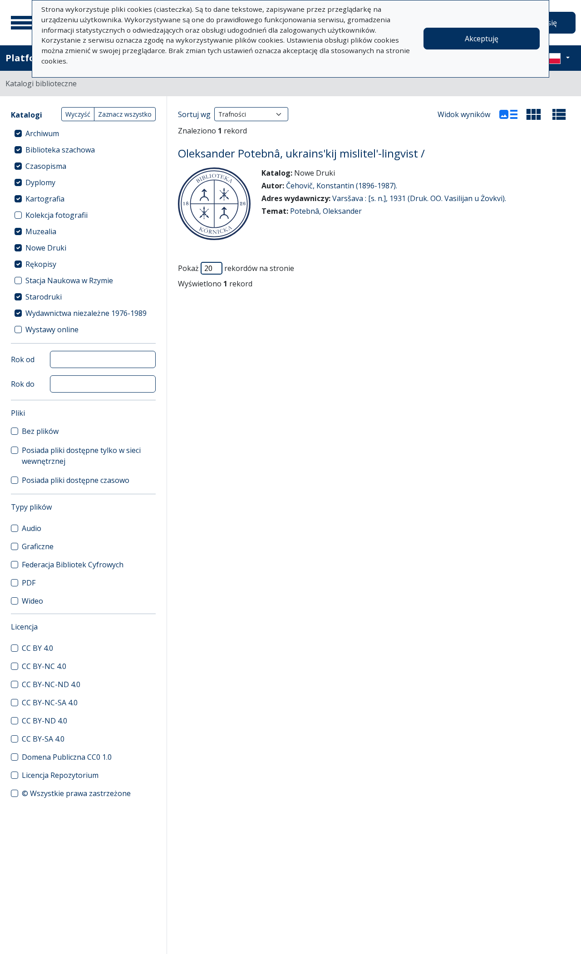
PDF (28, 583)
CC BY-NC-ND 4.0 (51, 684)
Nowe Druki (45, 248)
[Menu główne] (22, 23)
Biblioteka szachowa (60, 150)
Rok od (22, 359)
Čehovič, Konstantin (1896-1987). (341, 186)
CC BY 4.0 (37, 648)
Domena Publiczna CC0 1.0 (67, 757)
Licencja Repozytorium (60, 775)
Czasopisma (45, 166)
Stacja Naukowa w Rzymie (69, 280)
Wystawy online (52, 329)
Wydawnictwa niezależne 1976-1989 (86, 313)
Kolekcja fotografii (56, 215)
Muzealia (40, 231)
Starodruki (43, 297)
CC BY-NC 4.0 (44, 666)
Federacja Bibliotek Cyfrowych (72, 565)
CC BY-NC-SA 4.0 (50, 703)
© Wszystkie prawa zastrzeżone (76, 793)
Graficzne (38, 546)
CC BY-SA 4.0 (43, 739)
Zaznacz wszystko (125, 114)
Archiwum (42, 133)
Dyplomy (40, 182)
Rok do (22, 384)
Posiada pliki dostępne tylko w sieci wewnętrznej (81, 455)
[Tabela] (559, 114)
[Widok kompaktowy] (534, 114)
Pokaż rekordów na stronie (236, 268)
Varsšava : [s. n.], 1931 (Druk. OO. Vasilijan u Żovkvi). (419, 198)
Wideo (32, 601)
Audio (31, 528)
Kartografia (44, 199)
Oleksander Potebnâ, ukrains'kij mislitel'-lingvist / (301, 153)
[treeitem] (83, 133)
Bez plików (40, 431)
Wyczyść (77, 114)
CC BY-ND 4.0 (44, 721)
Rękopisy (40, 264)
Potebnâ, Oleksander (326, 211)
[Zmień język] (557, 58)
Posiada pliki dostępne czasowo (75, 480)
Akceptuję (481, 39)
